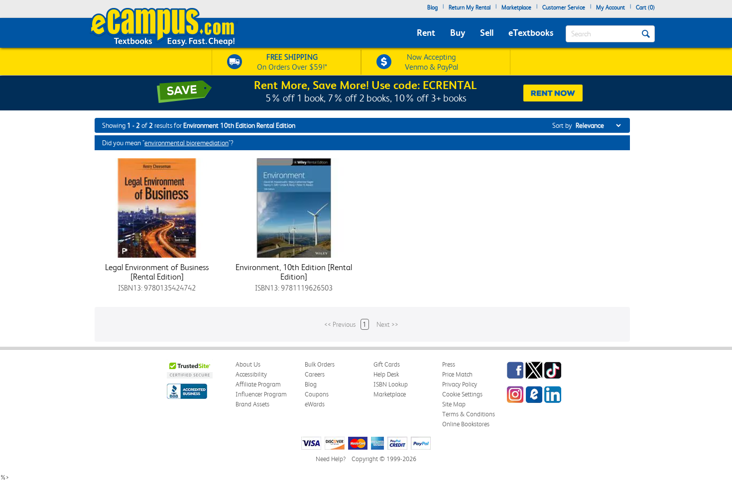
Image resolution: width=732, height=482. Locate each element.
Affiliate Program (258, 384)
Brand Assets (252, 404)
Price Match (457, 374)
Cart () (645, 7)
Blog (432, 7)
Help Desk (386, 374)
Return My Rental (469, 7)
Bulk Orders (320, 364)
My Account (610, 7)
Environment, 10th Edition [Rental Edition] (294, 272)
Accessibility (251, 374)
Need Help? (331, 459)
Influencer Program (261, 394)
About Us (248, 364)
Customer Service (563, 7)
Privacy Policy (459, 384)
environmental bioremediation (186, 143)
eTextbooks (530, 32)
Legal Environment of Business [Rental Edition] (157, 272)
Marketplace (516, 7)
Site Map (454, 404)
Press (448, 364)
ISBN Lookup (390, 384)
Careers (315, 374)
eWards (315, 404)
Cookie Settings (462, 394)
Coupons (317, 394)
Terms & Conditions (468, 414)
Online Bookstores (465, 424)
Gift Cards (386, 364)
